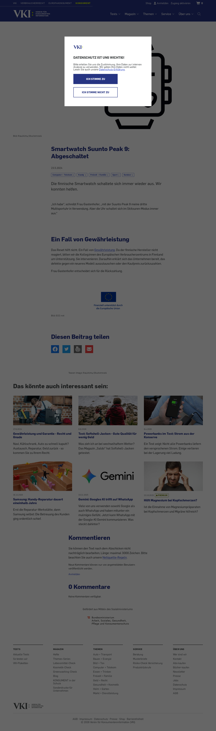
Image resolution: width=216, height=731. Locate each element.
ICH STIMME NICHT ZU (95, 92)
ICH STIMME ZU (95, 79)
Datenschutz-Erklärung (112, 69)
